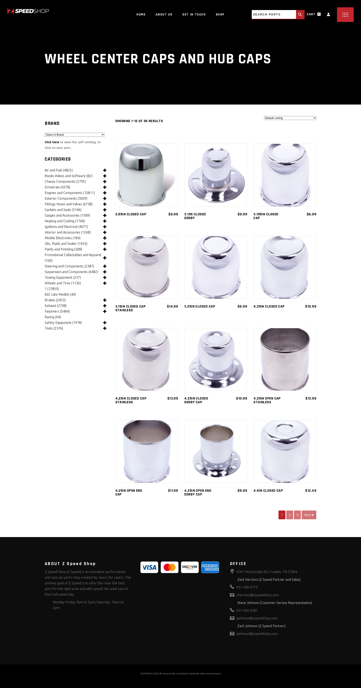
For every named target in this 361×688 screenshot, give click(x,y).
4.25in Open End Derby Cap (197, 492)
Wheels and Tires (63, 283)
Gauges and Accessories (67, 215)
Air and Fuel (59, 170)
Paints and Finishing (63, 249)
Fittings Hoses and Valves (69, 204)
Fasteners (57, 311)
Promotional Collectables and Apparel (73, 257)
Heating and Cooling (65, 221)
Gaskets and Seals (63, 210)
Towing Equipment (63, 277)
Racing (53, 317)
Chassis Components (65, 181)
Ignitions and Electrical (66, 226)
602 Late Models (60, 294)
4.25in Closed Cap (269, 306)
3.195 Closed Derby (195, 216)
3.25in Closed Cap (199, 306)
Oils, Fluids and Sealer (66, 243)
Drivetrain (57, 187)
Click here (52, 142)
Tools (54, 328)
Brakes (55, 300)
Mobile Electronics (62, 238)
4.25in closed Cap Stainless (131, 400)
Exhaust (56, 306)
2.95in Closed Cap (130, 214)
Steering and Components (69, 266)
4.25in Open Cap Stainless (267, 400)
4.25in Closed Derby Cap (196, 400)
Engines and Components (70, 193)
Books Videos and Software (68, 176)
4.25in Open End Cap (128, 492)
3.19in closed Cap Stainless (130, 308)
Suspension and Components (71, 272)
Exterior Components (66, 198)
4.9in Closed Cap (268, 490)
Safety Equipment (63, 322)
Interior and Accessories (68, 232)
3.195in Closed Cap (265, 216)
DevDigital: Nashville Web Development (199, 673)
